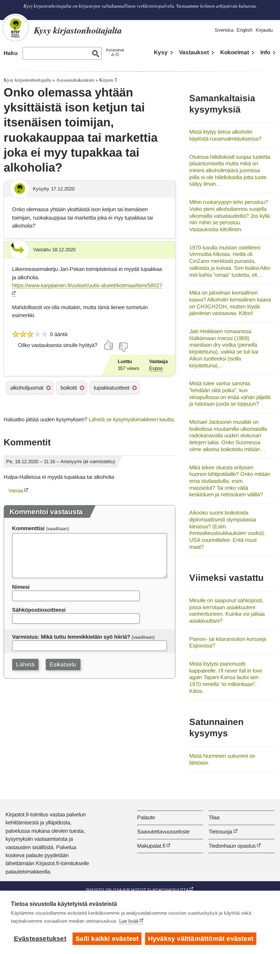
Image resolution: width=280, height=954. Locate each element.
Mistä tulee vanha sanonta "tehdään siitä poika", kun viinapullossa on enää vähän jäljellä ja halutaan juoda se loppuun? (230, 393)
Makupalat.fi (151, 846)
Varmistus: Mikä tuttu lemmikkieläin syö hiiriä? (71, 637)
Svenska (224, 30)
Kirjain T (108, 79)
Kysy (161, 52)
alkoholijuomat (26, 388)
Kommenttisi (28, 528)
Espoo (156, 368)
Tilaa (214, 817)
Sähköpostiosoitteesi (39, 610)
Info (265, 52)
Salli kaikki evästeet (107, 938)
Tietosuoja (220, 831)
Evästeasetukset (40, 938)
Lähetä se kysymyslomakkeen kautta (131, 419)
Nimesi (21, 587)
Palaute (146, 817)
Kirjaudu (264, 30)
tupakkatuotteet (111, 388)
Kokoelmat (234, 52)
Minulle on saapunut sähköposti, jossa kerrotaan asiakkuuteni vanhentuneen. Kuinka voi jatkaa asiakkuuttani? (227, 610)
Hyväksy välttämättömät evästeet (200, 938)
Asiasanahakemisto (75, 79)
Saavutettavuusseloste (163, 831)
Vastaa (15, 490)
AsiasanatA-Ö (115, 52)
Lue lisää (128, 921)
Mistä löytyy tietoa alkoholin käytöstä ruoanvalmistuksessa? (225, 135)
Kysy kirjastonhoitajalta (27, 79)
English (244, 30)
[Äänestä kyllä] (109, 345)
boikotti (69, 388)
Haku (11, 53)
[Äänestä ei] (123, 347)
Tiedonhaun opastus (232, 846)
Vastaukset (194, 52)
